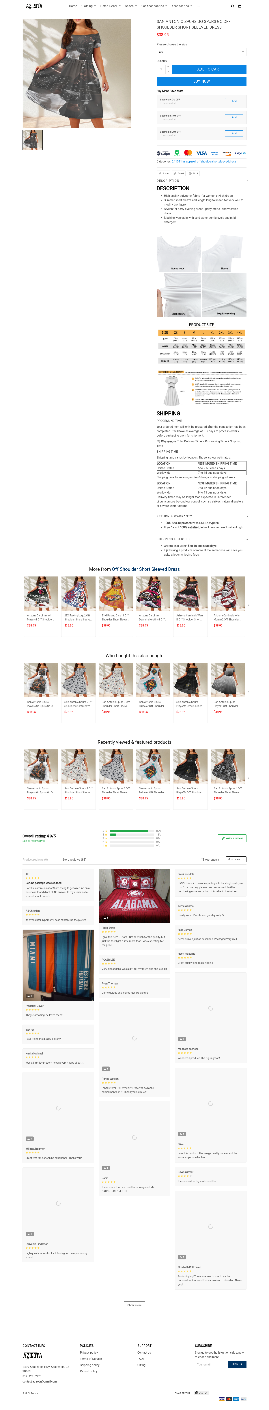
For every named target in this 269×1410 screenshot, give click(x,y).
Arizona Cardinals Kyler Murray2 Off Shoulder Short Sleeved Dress (227, 618)
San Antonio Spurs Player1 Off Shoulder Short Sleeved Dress (226, 704)
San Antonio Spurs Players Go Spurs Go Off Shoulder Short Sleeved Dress (41, 704)
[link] (13, 1396)
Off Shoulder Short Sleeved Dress (146, 569)
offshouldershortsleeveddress (216, 161)
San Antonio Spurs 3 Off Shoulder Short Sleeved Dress (116, 704)
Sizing (141, 1365)
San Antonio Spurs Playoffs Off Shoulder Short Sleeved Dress (189, 704)
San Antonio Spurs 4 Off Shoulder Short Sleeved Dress (228, 791)
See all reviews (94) (34, 840)
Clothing (87, 6)
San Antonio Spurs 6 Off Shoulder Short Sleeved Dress (78, 704)
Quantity (162, 61)
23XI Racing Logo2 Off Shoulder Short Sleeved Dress (78, 618)
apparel (191, 161)
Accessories (180, 6)
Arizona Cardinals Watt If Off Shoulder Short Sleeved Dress (189, 618)
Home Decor (108, 6)
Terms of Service (91, 1359)
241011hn (178, 161)
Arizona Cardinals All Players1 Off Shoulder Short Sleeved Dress (40, 618)
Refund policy (89, 1371)
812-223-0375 (32, 1376)
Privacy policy (89, 1352)
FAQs (140, 1359)
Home (73, 6)
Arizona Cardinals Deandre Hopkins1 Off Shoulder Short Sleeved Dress (152, 618)
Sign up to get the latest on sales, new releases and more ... (219, 1355)
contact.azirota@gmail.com (40, 1381)
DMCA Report (182, 1393)
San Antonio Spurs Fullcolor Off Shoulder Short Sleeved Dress (151, 704)
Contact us (144, 1352)
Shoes (129, 6)
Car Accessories (152, 6)
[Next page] (249, 606)
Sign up (237, 1364)
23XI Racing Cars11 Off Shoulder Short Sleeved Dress (115, 618)
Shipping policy (90, 1365)
